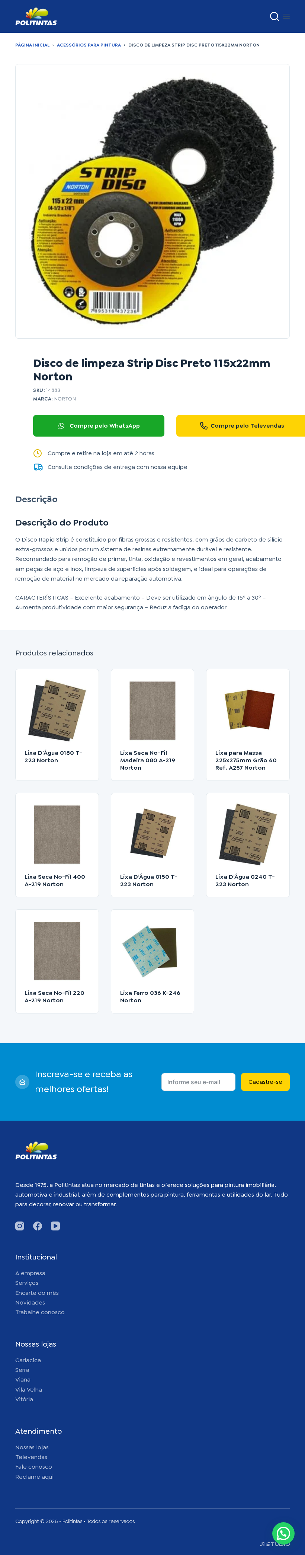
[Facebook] (37, 1226)
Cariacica (28, 1360)
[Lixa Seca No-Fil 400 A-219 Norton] (57, 834)
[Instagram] (19, 1226)
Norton (65, 399)
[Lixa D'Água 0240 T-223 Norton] (247, 834)
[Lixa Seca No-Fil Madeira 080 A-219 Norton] (152, 710)
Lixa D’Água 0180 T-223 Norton (53, 756)
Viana (22, 1379)
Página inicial (32, 45)
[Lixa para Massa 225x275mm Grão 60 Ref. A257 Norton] (247, 710)
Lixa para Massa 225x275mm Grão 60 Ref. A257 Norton (246, 760)
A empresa (30, 1273)
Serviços (26, 1283)
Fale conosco (33, 1467)
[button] (283, 1533)
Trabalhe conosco (40, 1312)
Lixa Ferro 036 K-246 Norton (150, 996)
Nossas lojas (32, 1447)
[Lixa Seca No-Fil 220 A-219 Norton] (57, 951)
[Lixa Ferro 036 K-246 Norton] (152, 951)
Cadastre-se (265, 1082)
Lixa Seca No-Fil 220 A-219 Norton (54, 996)
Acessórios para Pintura (89, 45)
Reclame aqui (34, 1477)
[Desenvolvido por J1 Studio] (275, 1547)
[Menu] (286, 16)
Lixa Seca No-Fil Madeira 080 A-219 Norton (147, 760)
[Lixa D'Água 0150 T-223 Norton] (152, 834)
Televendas (31, 1457)
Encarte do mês (37, 1293)
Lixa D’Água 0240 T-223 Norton (245, 880)
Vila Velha (28, 1389)
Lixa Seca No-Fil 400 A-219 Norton (55, 880)
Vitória (24, 1399)
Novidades (30, 1302)
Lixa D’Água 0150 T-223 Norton (148, 880)
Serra (22, 1370)
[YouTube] (55, 1226)
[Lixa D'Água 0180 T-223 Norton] (57, 710)
